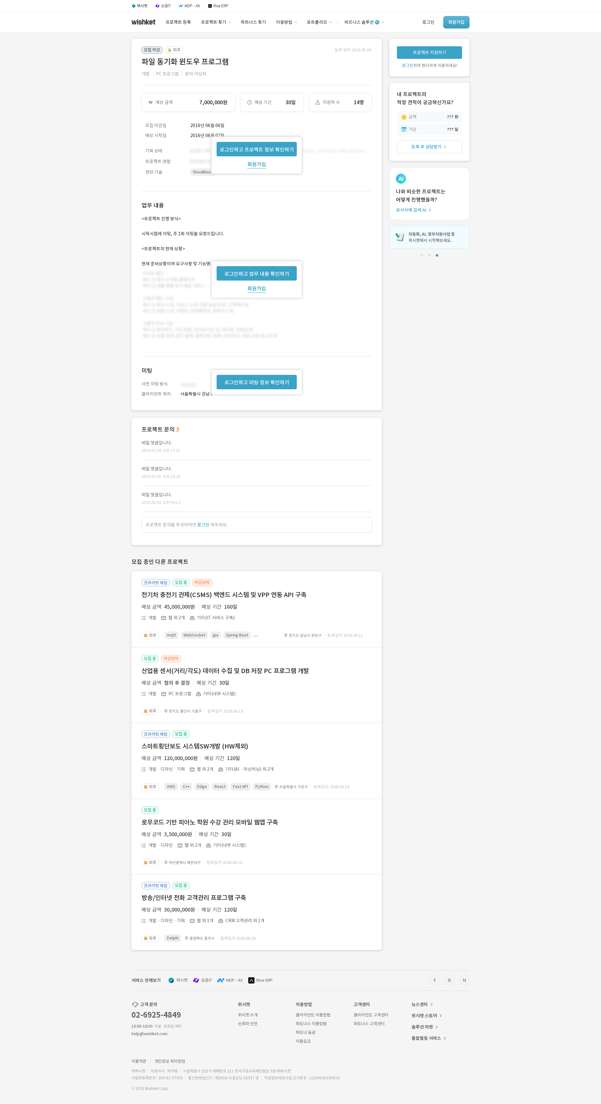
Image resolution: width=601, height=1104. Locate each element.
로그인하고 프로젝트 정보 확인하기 (257, 149)
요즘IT (206, 980)
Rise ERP (264, 980)
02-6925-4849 (156, 1015)
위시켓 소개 (248, 1015)
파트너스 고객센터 (369, 1023)
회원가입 (256, 164)
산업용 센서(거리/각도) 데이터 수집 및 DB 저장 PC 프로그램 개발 (225, 671)
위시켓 (181, 980)
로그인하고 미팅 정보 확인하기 (256, 382)
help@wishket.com (149, 1033)
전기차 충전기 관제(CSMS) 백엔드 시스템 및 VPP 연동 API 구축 (223, 595)
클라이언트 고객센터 (371, 1015)
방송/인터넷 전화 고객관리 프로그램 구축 (193, 898)
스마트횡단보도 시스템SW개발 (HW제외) (194, 746)
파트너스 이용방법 (311, 1023)
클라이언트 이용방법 (313, 1015)
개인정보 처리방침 (169, 1061)
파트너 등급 (306, 1032)
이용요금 (303, 1041)
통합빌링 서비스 (426, 1038)
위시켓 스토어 (424, 1016)
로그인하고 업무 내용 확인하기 (256, 273)
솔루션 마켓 (422, 1027)
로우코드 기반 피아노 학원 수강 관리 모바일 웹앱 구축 (209, 822)
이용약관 (138, 1061)
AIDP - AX (234, 980)
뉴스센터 (420, 1004)
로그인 (203, 525)
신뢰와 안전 (248, 1023)
